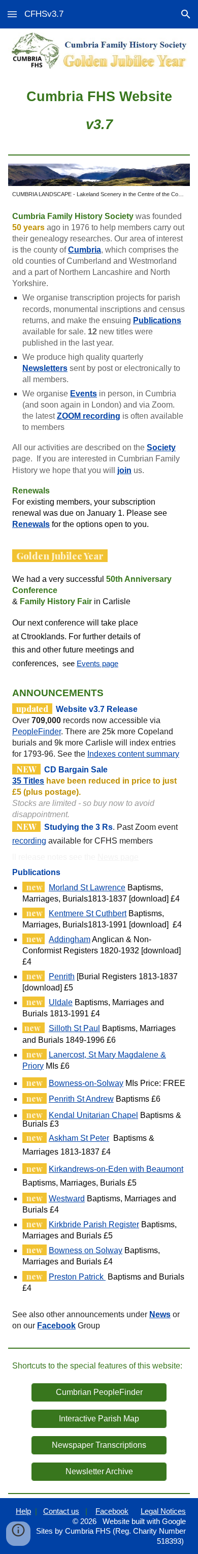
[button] (12, 14)
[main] (99, 110)
